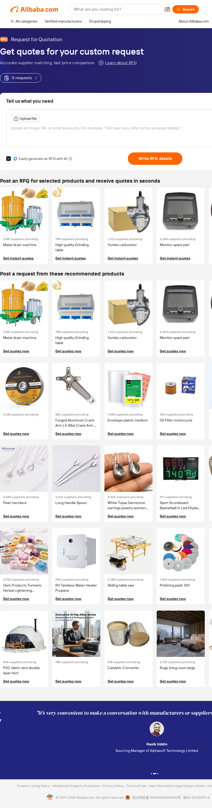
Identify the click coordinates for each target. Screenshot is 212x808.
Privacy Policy (113, 786)
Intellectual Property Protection (76, 786)
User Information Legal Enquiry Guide (177, 786)
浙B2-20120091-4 (196, 797)
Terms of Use (136, 786)
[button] (167, 9)
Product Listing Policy (33, 786)
